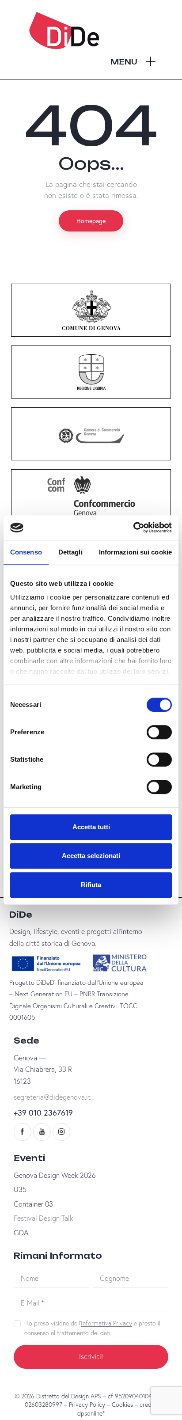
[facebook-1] (22, 1132)
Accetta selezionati (91, 855)
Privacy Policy (87, 1405)
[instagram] (61, 1132)
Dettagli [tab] (70, 552)
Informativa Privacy (106, 1323)
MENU (123, 61)
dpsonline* (91, 1413)
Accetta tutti (91, 827)
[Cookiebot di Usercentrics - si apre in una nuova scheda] (133, 527)
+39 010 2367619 (43, 1112)
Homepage (91, 220)
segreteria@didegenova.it (52, 1097)
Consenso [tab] (26, 552)
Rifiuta (91, 884)
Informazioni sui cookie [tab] (135, 552)
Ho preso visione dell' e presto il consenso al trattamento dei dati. (92, 1328)
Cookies (122, 1405)
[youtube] (42, 1132)
